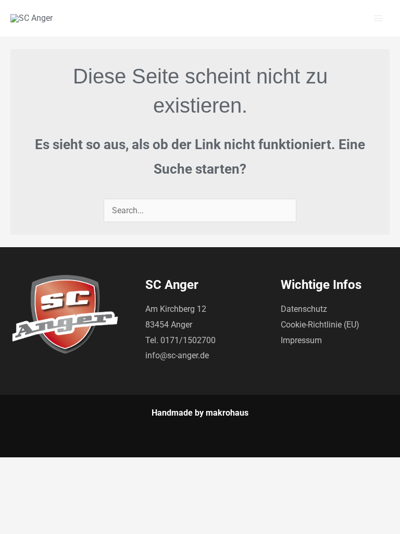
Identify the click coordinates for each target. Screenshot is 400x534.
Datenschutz (304, 309)
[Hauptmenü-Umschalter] (378, 18)
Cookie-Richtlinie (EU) (320, 325)
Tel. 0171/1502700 (180, 340)
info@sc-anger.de (177, 355)
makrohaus (227, 413)
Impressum (301, 340)
